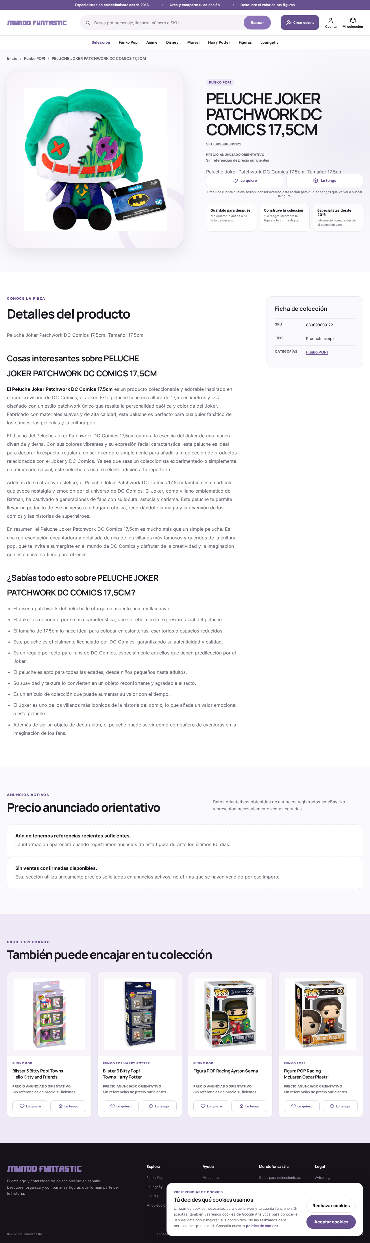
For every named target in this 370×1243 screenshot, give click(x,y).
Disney (172, 42)
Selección (101, 42)
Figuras (245, 42)
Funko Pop (128, 42)
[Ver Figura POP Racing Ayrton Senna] (230, 1014)
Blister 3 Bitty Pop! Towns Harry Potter (122, 1074)
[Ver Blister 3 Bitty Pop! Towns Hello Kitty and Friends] (49, 1014)
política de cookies (262, 1226)
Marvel (193, 42)
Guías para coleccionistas (280, 1178)
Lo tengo (328, 180)
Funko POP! (34, 58)
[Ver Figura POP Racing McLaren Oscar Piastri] (321, 1014)
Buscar (257, 22)
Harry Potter (219, 42)
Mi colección (157, 1205)
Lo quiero (248, 180)
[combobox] (167, 22)
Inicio (12, 58)
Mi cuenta (211, 1178)
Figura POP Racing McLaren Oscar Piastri (306, 1074)
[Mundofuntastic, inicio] (37, 22)
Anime (152, 42)
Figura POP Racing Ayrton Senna (225, 1071)
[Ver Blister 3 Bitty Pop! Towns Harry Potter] (140, 1014)
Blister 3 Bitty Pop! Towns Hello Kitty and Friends (37, 1074)
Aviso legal (323, 1178)
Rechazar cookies (331, 1205)
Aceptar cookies (331, 1221)
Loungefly (269, 42)
